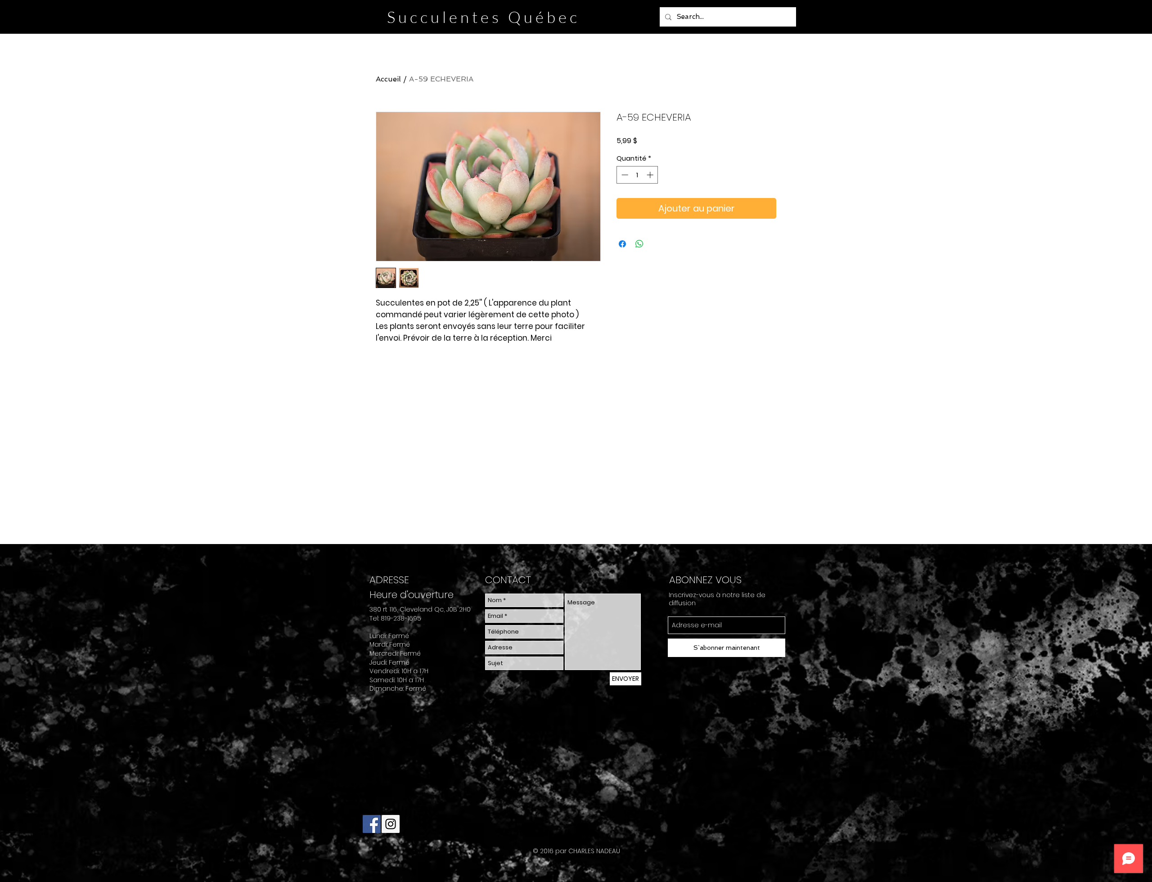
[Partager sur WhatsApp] (639, 243)
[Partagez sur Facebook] (622, 243)
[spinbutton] (637, 174)
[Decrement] (624, 174)
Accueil (388, 79)
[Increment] (651, 174)
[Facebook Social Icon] (372, 824)
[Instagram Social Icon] (391, 824)
